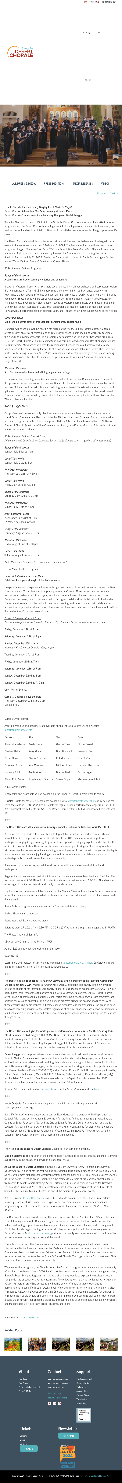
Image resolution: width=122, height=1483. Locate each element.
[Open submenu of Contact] (96, 118)
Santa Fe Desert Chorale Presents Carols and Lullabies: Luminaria (61, 1344)
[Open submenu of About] (98, 80)
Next (112, 193)
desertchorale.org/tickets (82, 800)
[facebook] (49, 1403)
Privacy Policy (105, 1475)
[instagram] (59, 1403)
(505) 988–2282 (55, 1393)
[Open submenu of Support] (97, 163)
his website (47, 1089)
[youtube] (54, 1403)
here (96, 1089)
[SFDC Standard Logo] (20, 47)
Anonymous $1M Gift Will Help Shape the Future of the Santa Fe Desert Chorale (37, 1344)
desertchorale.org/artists (18, 729)
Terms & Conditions (91, 1475)
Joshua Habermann (33, 1198)
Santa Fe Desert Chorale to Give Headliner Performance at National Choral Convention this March (85, 1344)
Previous (102, 193)
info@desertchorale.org (57, 1397)
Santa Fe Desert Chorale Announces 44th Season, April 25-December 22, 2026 (13, 1344)
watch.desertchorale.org (39, 1233)
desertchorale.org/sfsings (78, 962)
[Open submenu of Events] (98, 33)
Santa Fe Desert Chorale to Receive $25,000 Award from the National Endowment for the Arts (108, 1344)
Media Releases (31, 1317)
